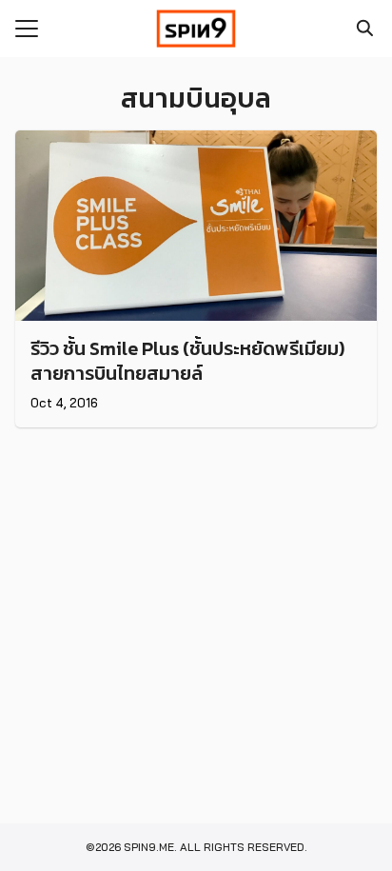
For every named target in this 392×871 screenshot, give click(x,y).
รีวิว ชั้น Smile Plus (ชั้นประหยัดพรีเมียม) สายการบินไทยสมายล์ (187, 360)
